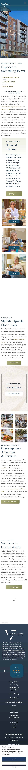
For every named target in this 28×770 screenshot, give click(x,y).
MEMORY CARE (8, 86)
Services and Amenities (14, 702)
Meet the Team (14, 715)
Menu (25, 1)
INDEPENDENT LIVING (11, 77)
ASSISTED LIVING (9, 82)
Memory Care (14, 690)
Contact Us (14, 712)
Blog (14, 720)
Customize (14, 763)
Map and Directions (14, 717)
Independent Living (14, 687)
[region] (14, 757)
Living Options (14, 682)
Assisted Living (14, 685)
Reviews (14, 725)
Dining (14, 705)
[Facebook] (4, 671)
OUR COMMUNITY (14, 587)
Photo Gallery (14, 694)
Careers (14, 727)
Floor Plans (14, 362)
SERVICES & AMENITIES (11, 194)
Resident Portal (14, 722)
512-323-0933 (14, 740)
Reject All (14, 767)
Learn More (14, 221)
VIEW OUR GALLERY (14, 393)
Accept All (14, 759)
